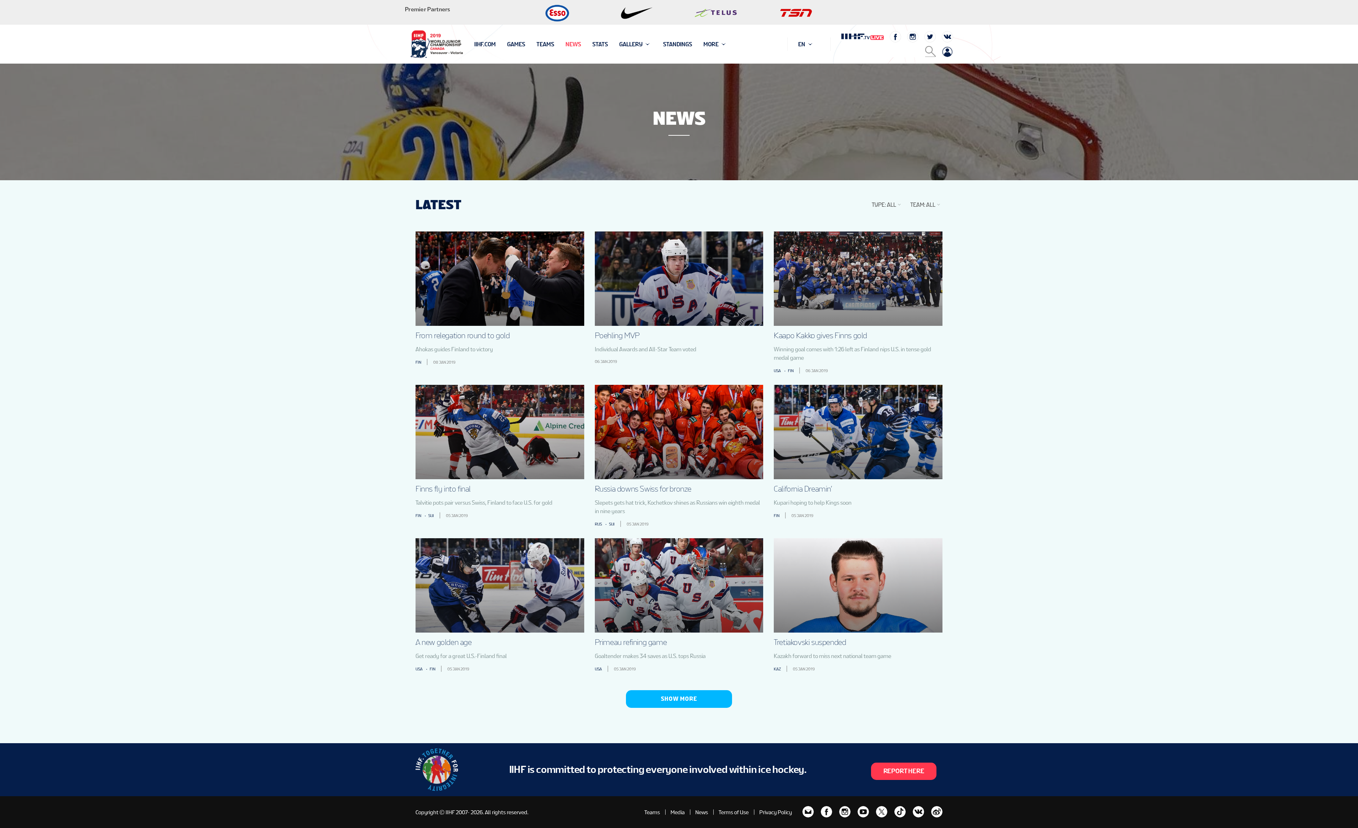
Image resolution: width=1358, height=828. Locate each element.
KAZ (777, 669)
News (573, 44)
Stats (600, 44)
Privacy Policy (775, 812)
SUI (431, 515)
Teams (545, 44)
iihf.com (485, 44)
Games (516, 44)
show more (679, 699)
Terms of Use (734, 812)
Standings (677, 44)
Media (678, 812)
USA (777, 371)
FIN (418, 362)
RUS (598, 524)
